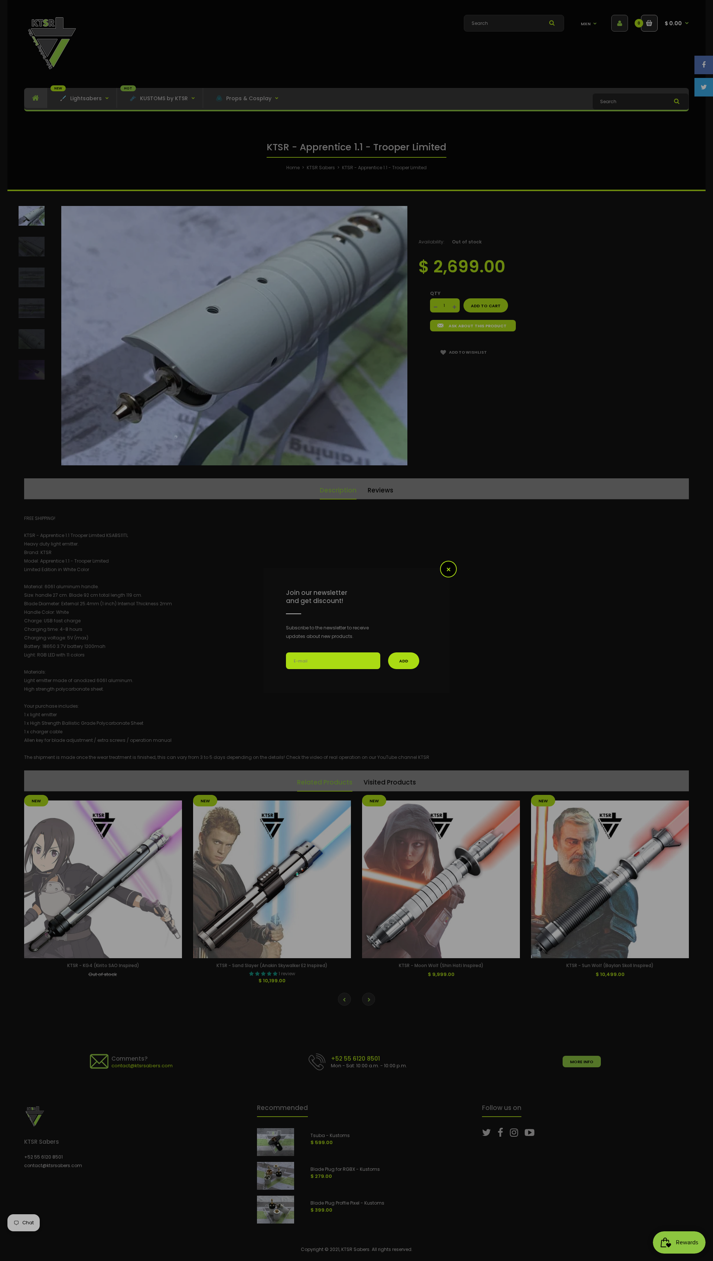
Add (403, 661)
